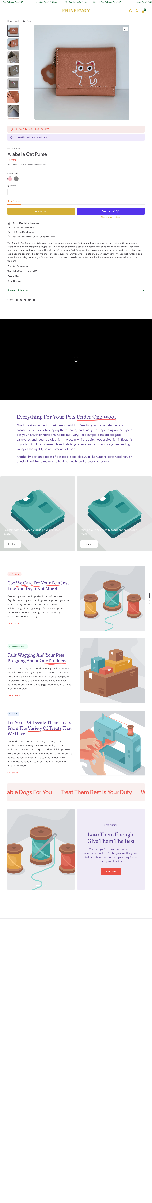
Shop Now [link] (12, 696)
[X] (21, 300)
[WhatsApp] (29, 300)
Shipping (22, 164)
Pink (10, 178)
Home (9, 21)
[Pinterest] (25, 300)
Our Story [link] (12, 773)
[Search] (131, 10)
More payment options (110, 217)
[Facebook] (17, 300)
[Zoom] (125, 29)
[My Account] (137, 10)
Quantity (11, 185)
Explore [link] (12, 544)
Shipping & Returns (17, 289)
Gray (16, 178)
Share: (10, 300)
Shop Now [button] (111, 871)
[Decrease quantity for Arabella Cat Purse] (10, 192)
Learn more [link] (13, 623)
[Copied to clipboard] (33, 300)
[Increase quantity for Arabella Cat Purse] (19, 192)
